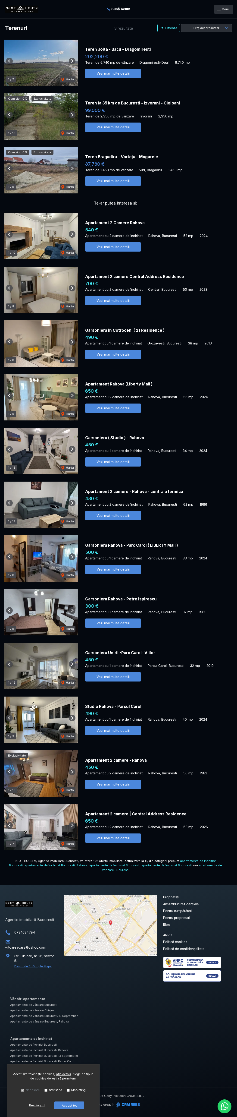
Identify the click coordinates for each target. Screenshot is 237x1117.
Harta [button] (69, 79)
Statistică (55, 1090)
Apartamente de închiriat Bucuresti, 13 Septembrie (44, 1055)
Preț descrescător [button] (206, 28)
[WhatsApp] (224, 1106)
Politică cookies (175, 942)
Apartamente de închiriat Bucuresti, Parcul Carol (42, 1061)
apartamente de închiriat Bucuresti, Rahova (56, 865)
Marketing (78, 1090)
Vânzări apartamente (27, 999)
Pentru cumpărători (177, 911)
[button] (9, 61)
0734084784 (24, 932)
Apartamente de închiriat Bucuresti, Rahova (39, 1050)
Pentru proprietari (176, 918)
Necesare (33, 1090)
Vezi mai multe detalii (113, 73)
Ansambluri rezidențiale (181, 904)
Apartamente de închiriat (31, 1039)
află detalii (63, 1074)
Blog (166, 924)
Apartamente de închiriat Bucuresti (33, 1044)
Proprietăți (171, 897)
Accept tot (69, 1105)
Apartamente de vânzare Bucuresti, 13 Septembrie (44, 1016)
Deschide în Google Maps (33, 966)
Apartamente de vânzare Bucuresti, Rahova (39, 1021)
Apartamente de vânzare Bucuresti (33, 1005)
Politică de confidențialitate (184, 949)
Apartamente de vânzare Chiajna (32, 1010)
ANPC (167, 935)
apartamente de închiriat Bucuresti (114, 865)
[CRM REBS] (127, 1104)
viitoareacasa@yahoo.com (25, 947)
